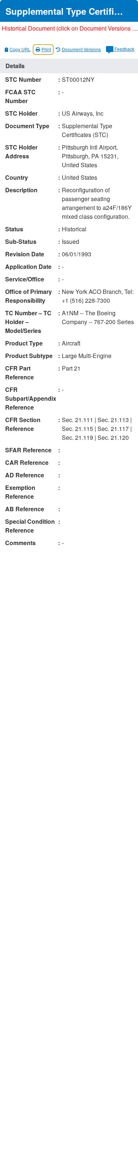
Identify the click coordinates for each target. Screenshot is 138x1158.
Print (46, 49)
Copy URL (20, 49)
